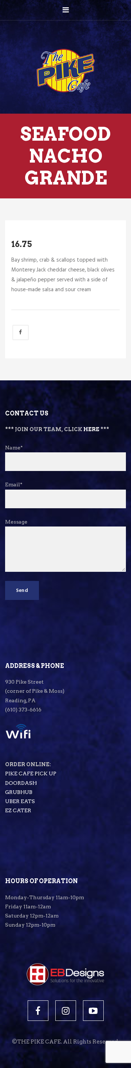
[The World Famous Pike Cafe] (66, 55)
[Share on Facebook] (20, 332)
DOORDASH (21, 783)
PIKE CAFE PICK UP (30, 773)
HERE (91, 429)
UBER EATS (20, 801)
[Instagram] (65, 1010)
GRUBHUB (18, 792)
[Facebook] (38, 1010)
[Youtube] (93, 1010)
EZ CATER (18, 810)
